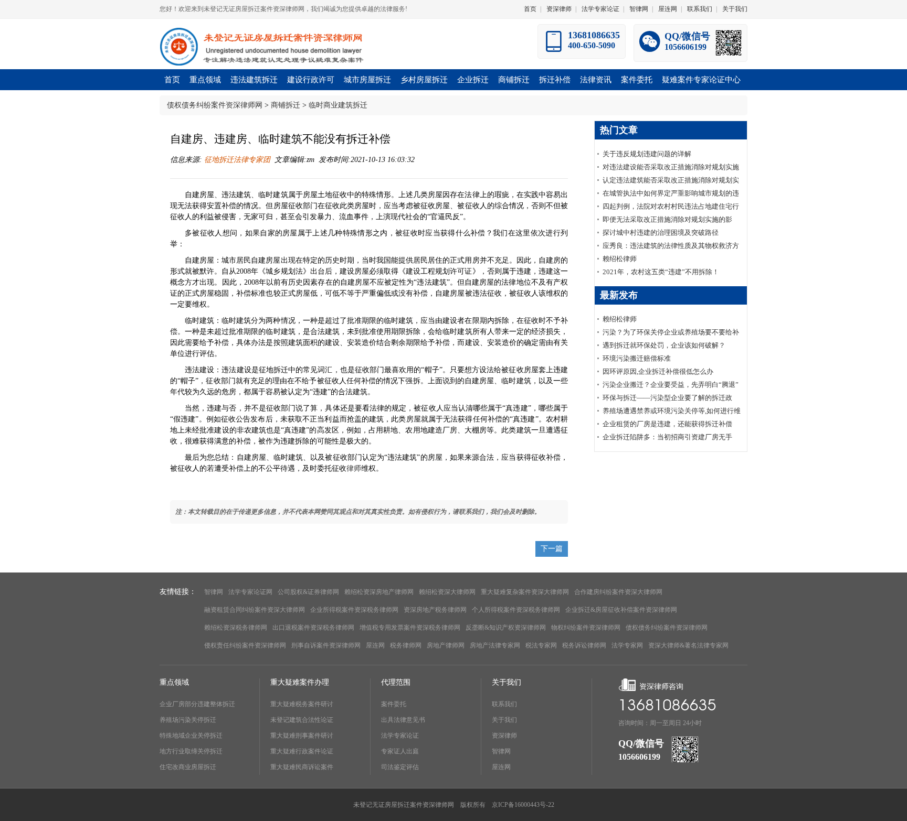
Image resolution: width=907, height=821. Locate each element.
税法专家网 (541, 645)
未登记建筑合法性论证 (301, 719)
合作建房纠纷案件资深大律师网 (618, 592)
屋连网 (667, 9)
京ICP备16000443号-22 (523, 804)
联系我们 (699, 9)
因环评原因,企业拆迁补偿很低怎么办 (658, 371)
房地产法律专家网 (495, 645)
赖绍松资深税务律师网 (235, 627)
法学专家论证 (600, 9)
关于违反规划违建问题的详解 (647, 154)
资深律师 (559, 9)
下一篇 (552, 549)
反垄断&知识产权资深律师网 (506, 627)
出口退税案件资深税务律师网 (313, 627)
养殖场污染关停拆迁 (188, 719)
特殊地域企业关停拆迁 (191, 735)
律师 (353, 468)
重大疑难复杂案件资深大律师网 (525, 592)
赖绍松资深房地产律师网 (379, 592)
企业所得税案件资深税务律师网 (354, 609)
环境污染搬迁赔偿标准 (637, 358)
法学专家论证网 (250, 592)
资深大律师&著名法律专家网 (688, 645)
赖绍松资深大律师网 (447, 592)
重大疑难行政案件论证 (301, 751)
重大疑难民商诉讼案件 (301, 767)
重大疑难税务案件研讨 (301, 704)
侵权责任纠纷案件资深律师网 (245, 645)
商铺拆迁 (285, 105)
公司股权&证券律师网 (308, 592)
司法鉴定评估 (400, 767)
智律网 (638, 9)
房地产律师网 (446, 645)
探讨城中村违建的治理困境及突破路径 (661, 232)
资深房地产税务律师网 (435, 609)
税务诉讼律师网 (584, 645)
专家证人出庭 (400, 751)
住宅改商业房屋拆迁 (188, 767)
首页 (530, 9)
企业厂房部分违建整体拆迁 (197, 704)
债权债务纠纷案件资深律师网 (214, 105)
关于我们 (734, 9)
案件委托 (393, 704)
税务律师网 (405, 645)
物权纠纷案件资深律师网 (585, 627)
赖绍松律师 (620, 259)
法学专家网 (627, 645)
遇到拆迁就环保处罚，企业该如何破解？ (664, 345)
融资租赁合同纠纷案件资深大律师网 (254, 609)
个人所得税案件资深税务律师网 (516, 609)
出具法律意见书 (403, 719)
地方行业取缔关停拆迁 (191, 751)
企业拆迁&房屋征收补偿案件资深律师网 (621, 609)
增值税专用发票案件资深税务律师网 (410, 627)
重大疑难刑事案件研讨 (301, 735)
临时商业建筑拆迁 (338, 105)
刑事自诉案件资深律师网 (326, 645)
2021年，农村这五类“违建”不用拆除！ (661, 272)
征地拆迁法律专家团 (236, 160)
